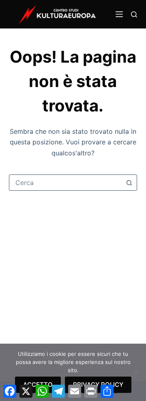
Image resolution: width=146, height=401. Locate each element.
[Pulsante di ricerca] (129, 182)
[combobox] (65, 182)
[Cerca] (134, 14)
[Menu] (119, 14)
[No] (136, 372)
